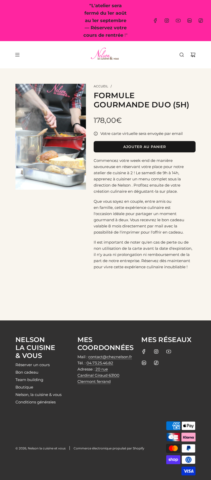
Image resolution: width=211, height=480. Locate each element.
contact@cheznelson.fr (110, 356)
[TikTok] (200, 20)
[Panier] (193, 54)
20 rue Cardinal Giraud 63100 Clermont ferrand (98, 375)
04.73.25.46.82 (99, 363)
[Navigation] (17, 54)
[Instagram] (166, 20)
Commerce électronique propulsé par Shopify (109, 448)
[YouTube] (178, 20)
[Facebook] (155, 20)
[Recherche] (181, 54)
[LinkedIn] (189, 20)
